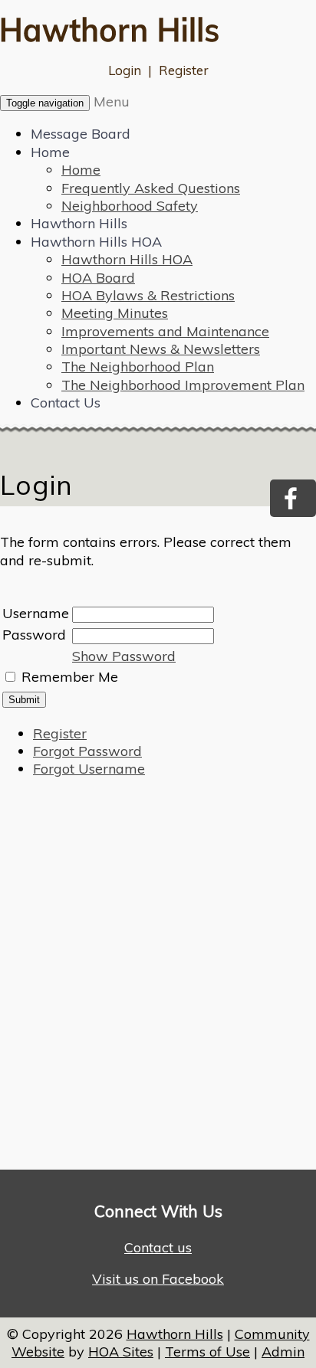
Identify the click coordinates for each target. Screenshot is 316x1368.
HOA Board (98, 277)
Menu (112, 101)
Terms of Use (207, 1351)
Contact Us (65, 402)
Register (184, 70)
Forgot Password (87, 751)
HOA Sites (120, 1351)
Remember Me (69, 677)
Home (50, 152)
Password (34, 634)
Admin (283, 1351)
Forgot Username (89, 768)
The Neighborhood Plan (137, 366)
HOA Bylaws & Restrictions (148, 295)
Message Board (80, 133)
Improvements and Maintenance (165, 331)
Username (35, 613)
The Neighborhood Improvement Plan (182, 385)
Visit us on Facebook (158, 1279)
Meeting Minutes (114, 313)
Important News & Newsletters (160, 349)
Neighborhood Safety (129, 205)
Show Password (124, 656)
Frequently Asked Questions (150, 188)
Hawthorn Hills (79, 223)
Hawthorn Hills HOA (96, 241)
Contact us (158, 1247)
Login (124, 70)
